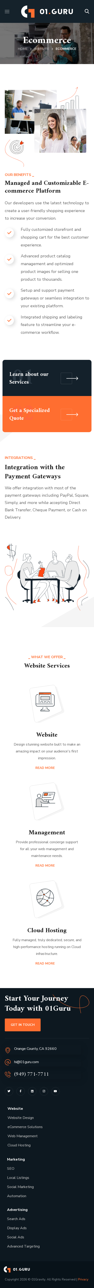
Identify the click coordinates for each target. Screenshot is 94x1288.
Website (41, 49)
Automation (16, 1196)
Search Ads (16, 1218)
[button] (87, 11)
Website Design (21, 1117)
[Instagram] (44, 1091)
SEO (10, 1168)
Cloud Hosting (19, 1145)
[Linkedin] (32, 1091)
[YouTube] (55, 1091)
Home (23, 49)
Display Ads (17, 1228)
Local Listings (18, 1177)
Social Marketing (20, 1186)
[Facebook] (20, 1091)
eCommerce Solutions (25, 1126)
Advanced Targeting (23, 1246)
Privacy (83, 1279)
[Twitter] (9, 1091)
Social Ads (15, 1237)
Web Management (23, 1136)
